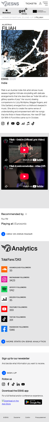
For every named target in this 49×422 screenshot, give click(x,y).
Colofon (27, 417)
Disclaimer (17, 417)
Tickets (31, 3)
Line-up (29, 17)
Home (5, 17)
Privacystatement (40, 417)
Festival (16, 17)
